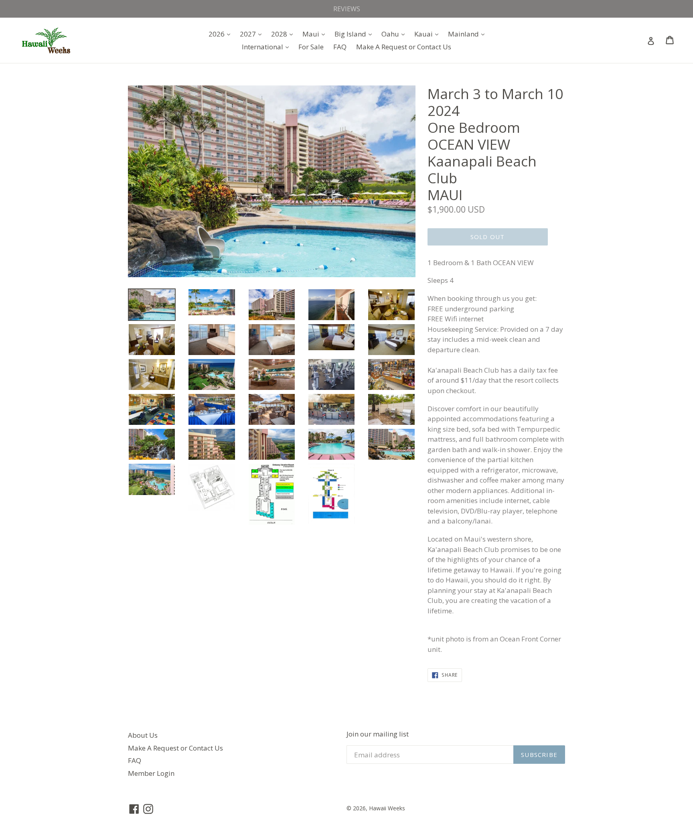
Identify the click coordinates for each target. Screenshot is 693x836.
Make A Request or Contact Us (403, 46)
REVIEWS (346, 8)
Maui (315, 34)
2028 (284, 34)
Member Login (151, 773)
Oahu (395, 34)
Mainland (468, 34)
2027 (252, 34)
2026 (221, 34)
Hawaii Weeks (387, 808)
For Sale (311, 46)
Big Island (355, 34)
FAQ (339, 46)
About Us (143, 735)
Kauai (428, 34)
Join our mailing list (377, 734)
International (267, 46)
